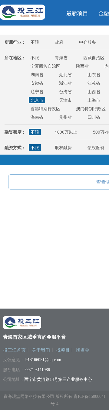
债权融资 (96, 147)
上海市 (94, 100)
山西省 (94, 91)
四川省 (94, 117)
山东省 (94, 74)
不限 (35, 42)
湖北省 (65, 74)
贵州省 (65, 117)
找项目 (63, 350)
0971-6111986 (37, 369)
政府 (59, 42)
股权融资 (63, 147)
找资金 (82, 350)
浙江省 (65, 83)
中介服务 (87, 42)
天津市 (65, 100)
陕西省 (82, 66)
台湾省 (65, 91)
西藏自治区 (93, 57)
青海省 (61, 57)
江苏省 (94, 83)
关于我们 (41, 350)
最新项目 (77, 13)
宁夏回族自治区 (45, 66)
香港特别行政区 (45, 108)
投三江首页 (14, 350)
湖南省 (37, 74)
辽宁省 (37, 91)
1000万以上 (66, 132)
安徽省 (37, 83)
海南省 (37, 117)
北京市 (37, 100)
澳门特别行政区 (91, 108)
